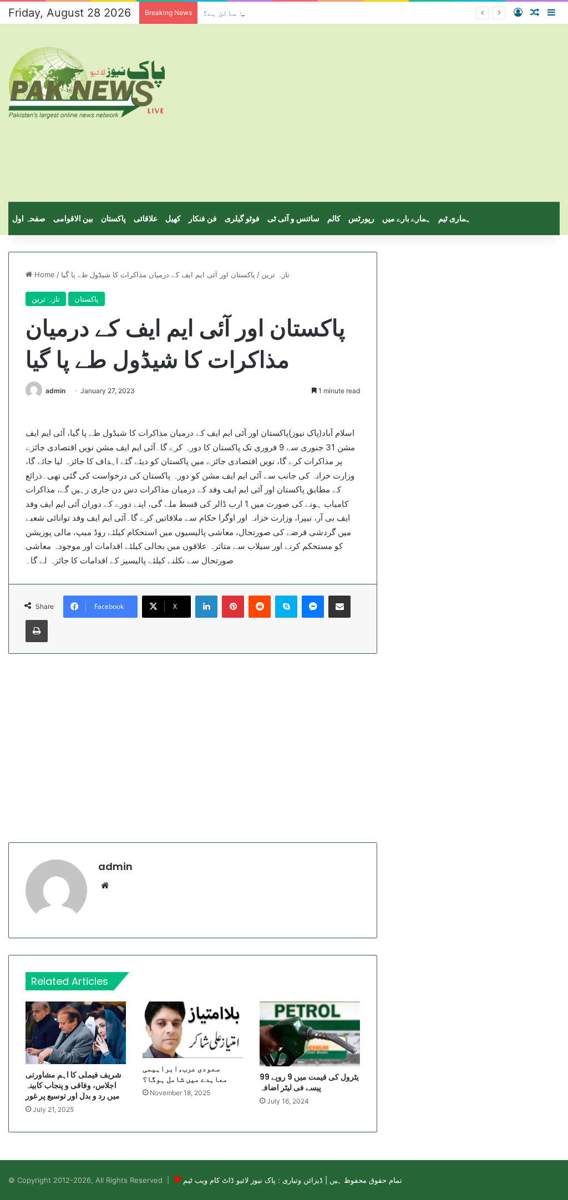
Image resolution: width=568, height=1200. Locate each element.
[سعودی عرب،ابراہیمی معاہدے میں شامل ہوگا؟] (193, 1029)
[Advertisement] (378, 113)
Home (43, 274)
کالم (334, 218)
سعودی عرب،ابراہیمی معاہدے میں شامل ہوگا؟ (185, 1074)
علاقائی (146, 218)
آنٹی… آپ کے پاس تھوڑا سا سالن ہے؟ (269, 12)
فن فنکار (203, 218)
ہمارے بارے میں (406, 218)
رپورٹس (361, 218)
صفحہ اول (28, 218)
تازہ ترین (275, 274)
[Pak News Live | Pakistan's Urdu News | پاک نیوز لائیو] (86, 83)
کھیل (173, 218)
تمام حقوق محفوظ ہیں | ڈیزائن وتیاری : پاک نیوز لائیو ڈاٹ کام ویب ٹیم (292, 1180)
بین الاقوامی (73, 218)
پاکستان (113, 218)
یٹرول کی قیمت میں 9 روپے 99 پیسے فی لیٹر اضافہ (309, 1082)
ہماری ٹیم (454, 218)
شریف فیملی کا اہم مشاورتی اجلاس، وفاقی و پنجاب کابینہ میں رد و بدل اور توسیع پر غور (73, 1085)
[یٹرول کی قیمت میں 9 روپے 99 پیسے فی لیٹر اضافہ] (310, 1033)
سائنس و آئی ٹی (293, 218)
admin (55, 391)
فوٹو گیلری (242, 218)
